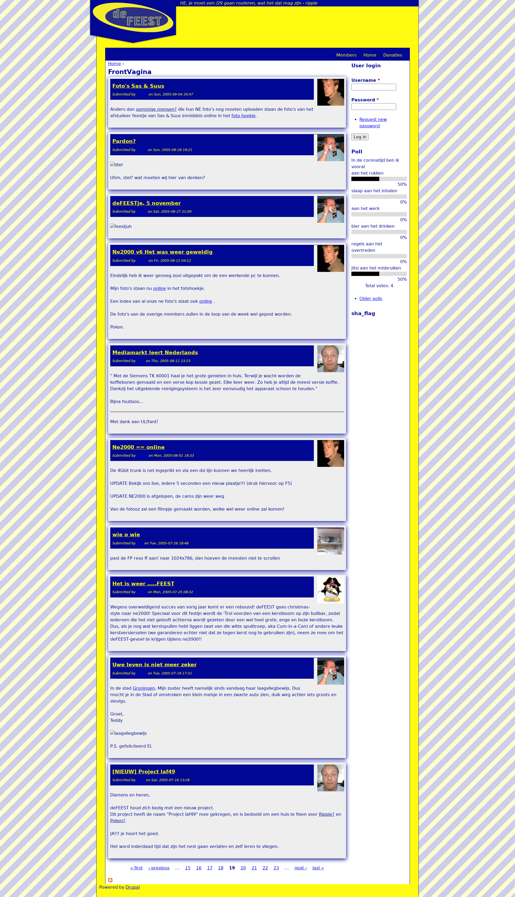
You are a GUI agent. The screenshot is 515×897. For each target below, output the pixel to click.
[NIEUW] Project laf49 (143, 772)
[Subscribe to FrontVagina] (110, 880)
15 (187, 867)
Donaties (392, 55)
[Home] (133, 17)
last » (318, 867)
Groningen (144, 688)
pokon (142, 94)
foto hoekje (243, 115)
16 (198, 867)
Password (365, 99)
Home (114, 63)
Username (365, 80)
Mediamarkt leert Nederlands (155, 352)
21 (254, 867)
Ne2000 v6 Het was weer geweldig (162, 252)
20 (243, 867)
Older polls (370, 298)
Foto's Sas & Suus (138, 86)
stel (140, 543)
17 (209, 867)
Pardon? (124, 141)
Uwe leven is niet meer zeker (154, 665)
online (159, 288)
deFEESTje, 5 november (146, 203)
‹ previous (159, 867)
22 (265, 867)
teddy (142, 150)
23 (276, 867)
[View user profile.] (330, 104)
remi (141, 361)
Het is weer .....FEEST (143, 584)
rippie (142, 592)
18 (220, 867)
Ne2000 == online (138, 447)
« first (136, 867)
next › (301, 867)
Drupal (133, 887)
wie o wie (126, 534)
